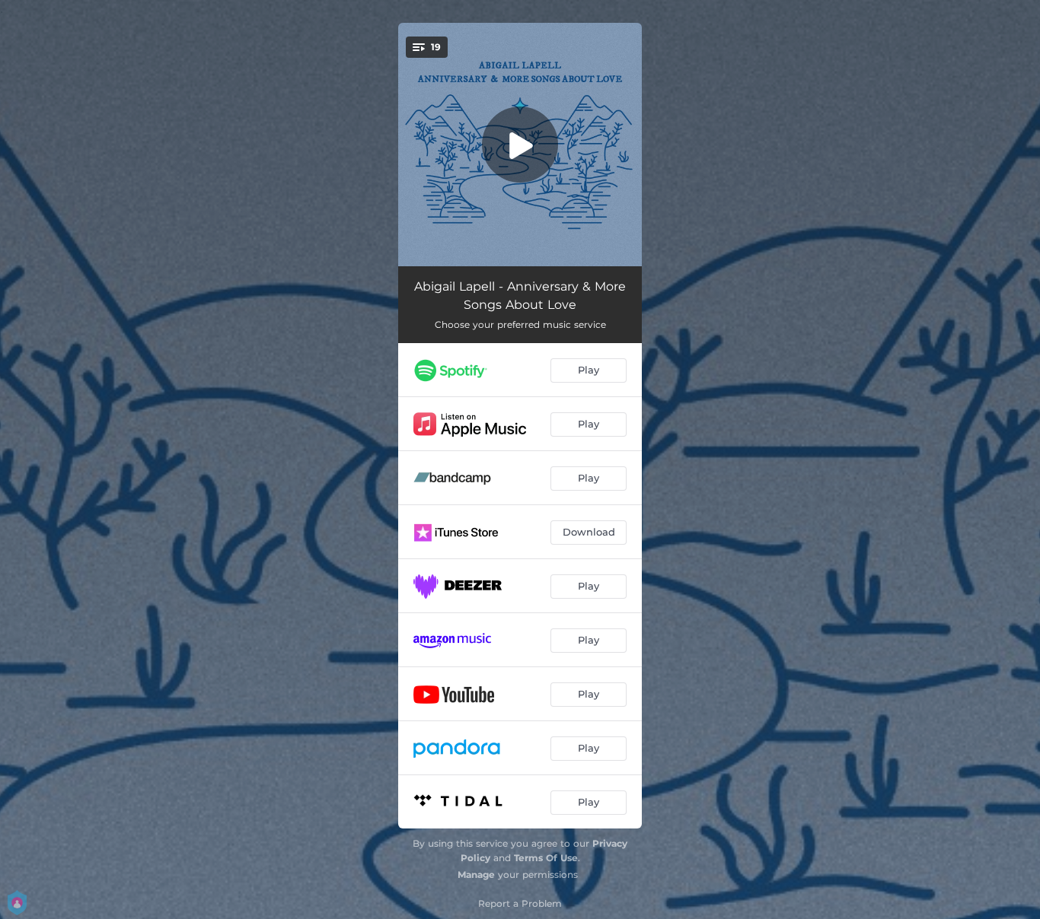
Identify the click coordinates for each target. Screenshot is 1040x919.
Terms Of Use (546, 857)
